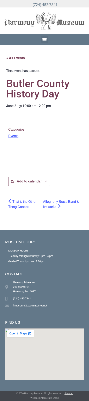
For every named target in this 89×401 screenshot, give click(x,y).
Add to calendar (29, 181)
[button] (44, 39)
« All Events (15, 57)
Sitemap (69, 393)
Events (13, 135)
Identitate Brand (50, 398)
